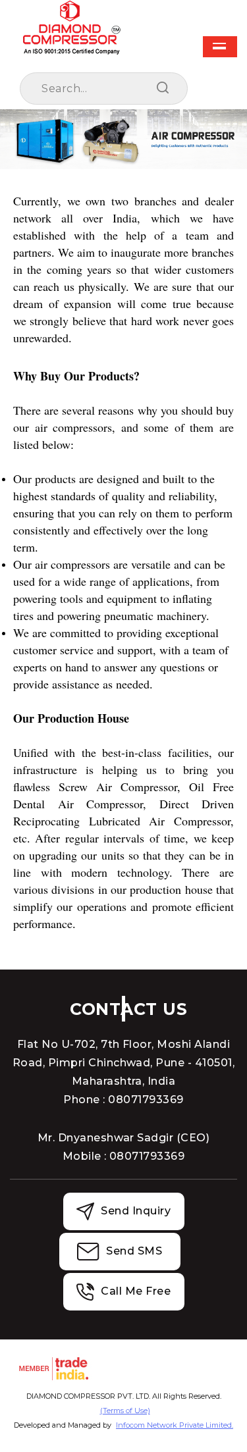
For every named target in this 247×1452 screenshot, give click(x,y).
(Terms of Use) (125, 1410)
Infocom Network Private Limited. (174, 1425)
